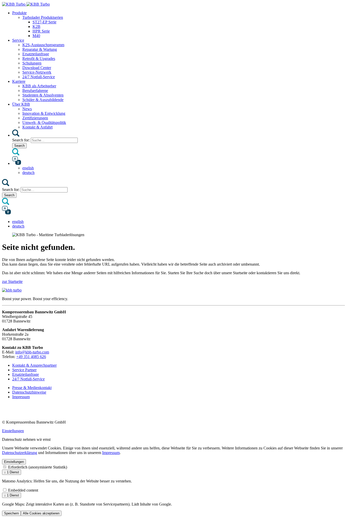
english (28, 168)
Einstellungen (13, 431)
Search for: (21, 140)
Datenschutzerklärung (19, 452)
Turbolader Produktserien (42, 17)
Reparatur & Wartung (39, 49)
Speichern (11, 513)
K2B (36, 26)
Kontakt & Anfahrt (37, 127)
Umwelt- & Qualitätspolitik (44, 122)
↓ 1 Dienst (11, 472)
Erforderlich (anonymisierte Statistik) (37, 467)
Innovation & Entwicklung (43, 113)
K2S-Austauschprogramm (43, 45)
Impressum (111, 452)
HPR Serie (41, 31)
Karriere (18, 81)
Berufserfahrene (35, 90)
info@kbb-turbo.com (32, 352)
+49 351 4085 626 (31, 356)
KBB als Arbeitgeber (39, 86)
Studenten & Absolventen (43, 95)
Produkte (19, 13)
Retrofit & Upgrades (38, 58)
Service (18, 40)
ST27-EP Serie (44, 22)
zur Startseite (12, 281)
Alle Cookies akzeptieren (41, 513)
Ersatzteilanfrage (35, 54)
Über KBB (21, 104)
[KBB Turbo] (26, 4)
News (27, 109)
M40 (36, 36)
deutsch (28, 172)
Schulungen (31, 63)
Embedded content (22, 490)
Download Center (36, 68)
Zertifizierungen (35, 118)
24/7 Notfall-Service (38, 77)
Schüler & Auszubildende (43, 100)
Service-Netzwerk (36, 72)
